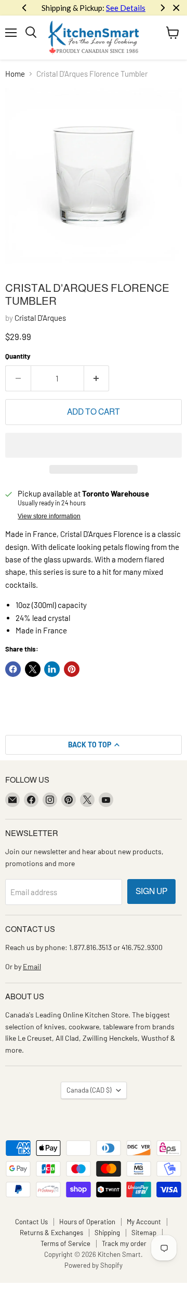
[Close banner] (176, 8)
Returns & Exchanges (51, 1232)
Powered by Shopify (93, 1265)
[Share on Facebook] (13, 669)
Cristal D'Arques (40, 317)
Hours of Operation (87, 1222)
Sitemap (143, 1232)
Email (32, 966)
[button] (93, 445)
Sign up (151, 891)
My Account (144, 1222)
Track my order (124, 1243)
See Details (125, 7)
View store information (49, 516)
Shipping (107, 1232)
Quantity (18, 356)
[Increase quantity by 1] (97, 378)
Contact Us (31, 1222)
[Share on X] (33, 669)
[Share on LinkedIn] (52, 669)
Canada (88, 1090)
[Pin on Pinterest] (71, 669)
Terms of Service (65, 1243)
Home (15, 73)
